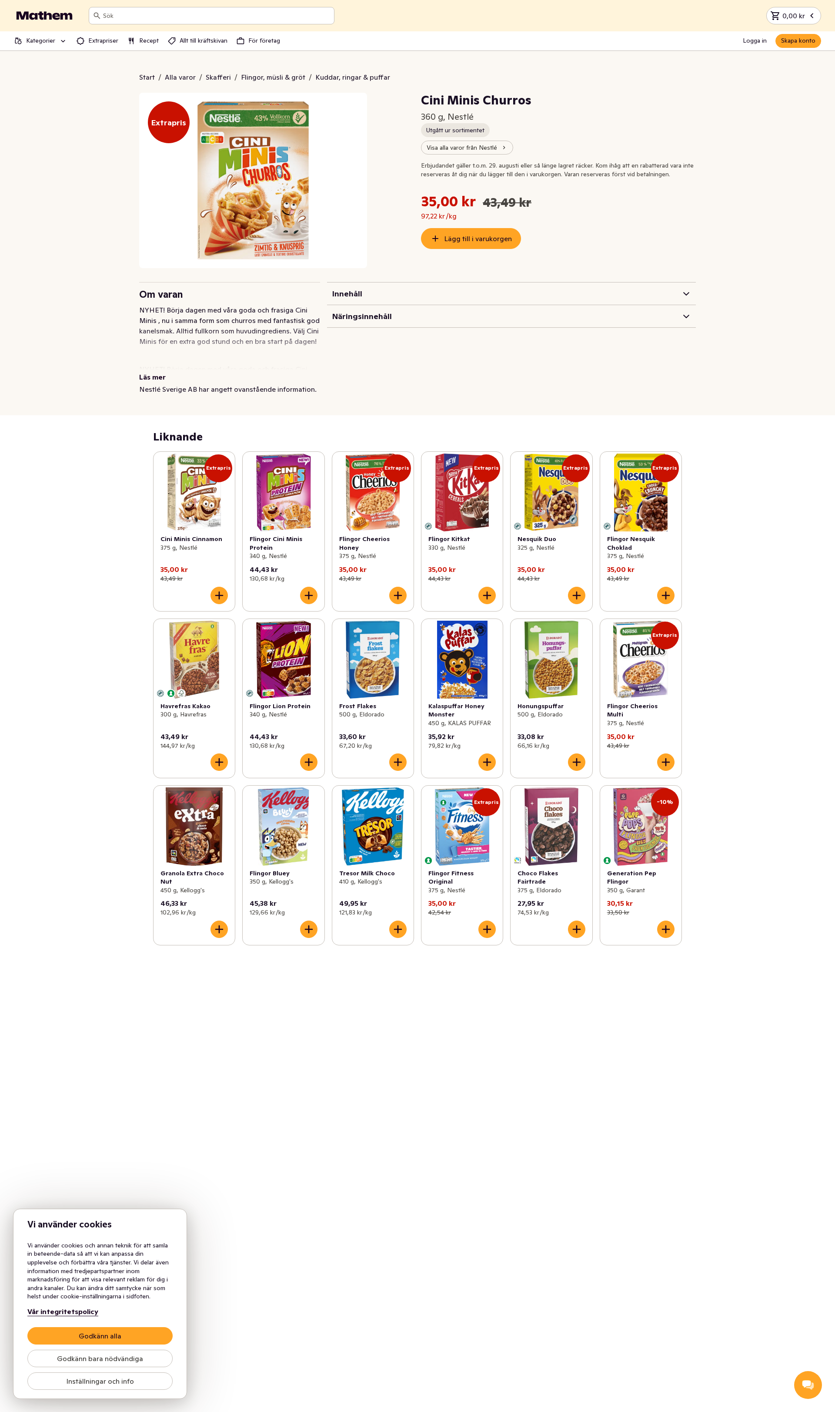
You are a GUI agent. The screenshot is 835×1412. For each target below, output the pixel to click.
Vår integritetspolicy (62, 1311)
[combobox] (217, 15)
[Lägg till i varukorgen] (219, 595)
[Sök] (97, 15)
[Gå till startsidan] (44, 15)
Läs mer (152, 376)
